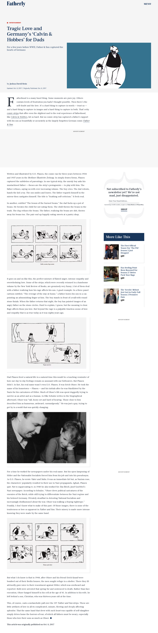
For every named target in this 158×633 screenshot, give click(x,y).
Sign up (124, 209)
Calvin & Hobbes (19, 117)
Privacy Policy (140, 204)
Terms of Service (131, 204)
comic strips (13, 113)
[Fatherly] (16, 4)
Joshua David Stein (18, 83)
